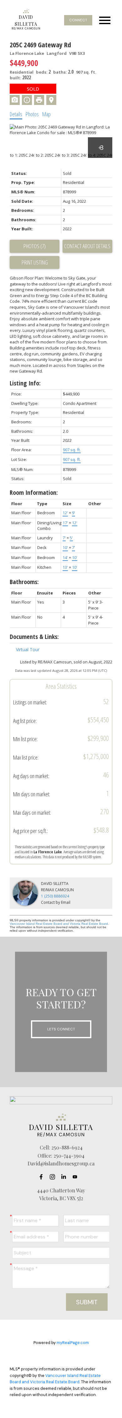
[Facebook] (42, 1177)
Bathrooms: (24, 582)
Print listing (35, 262)
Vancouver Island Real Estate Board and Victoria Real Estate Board (59, 923)
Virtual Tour (27, 649)
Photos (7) (34, 246)
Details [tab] (16, 114)
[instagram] (54, 1177)
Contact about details (87, 246)
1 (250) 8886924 (55, 896)
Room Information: (34, 492)
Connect (78, 20)
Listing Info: (25, 383)
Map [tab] (46, 114)
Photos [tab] (32, 114)
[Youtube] (76, 1177)
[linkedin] (65, 1177)
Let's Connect (61, 1029)
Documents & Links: (34, 636)
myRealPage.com (73, 1342)
